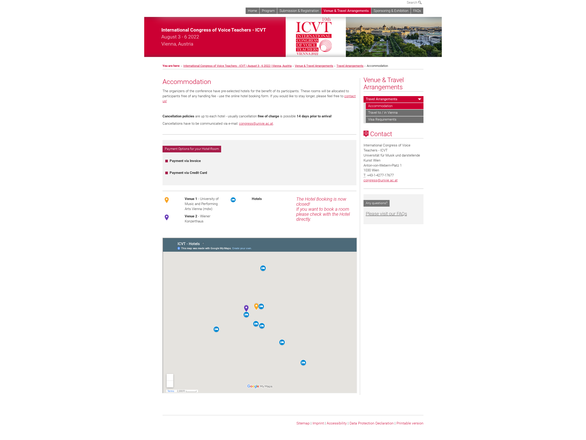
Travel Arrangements (350, 65)
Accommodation (380, 106)
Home (252, 11)
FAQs (417, 11)
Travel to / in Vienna (383, 113)
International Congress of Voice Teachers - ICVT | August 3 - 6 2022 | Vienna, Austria (237, 65)
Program (268, 11)
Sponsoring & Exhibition (391, 11)
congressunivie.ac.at (256, 123)
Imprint (318, 423)
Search (412, 2)
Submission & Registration (299, 11)
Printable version (409, 423)
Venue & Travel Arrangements (346, 11)
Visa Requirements (382, 119)
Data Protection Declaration (372, 423)
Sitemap (303, 423)
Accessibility (337, 423)
